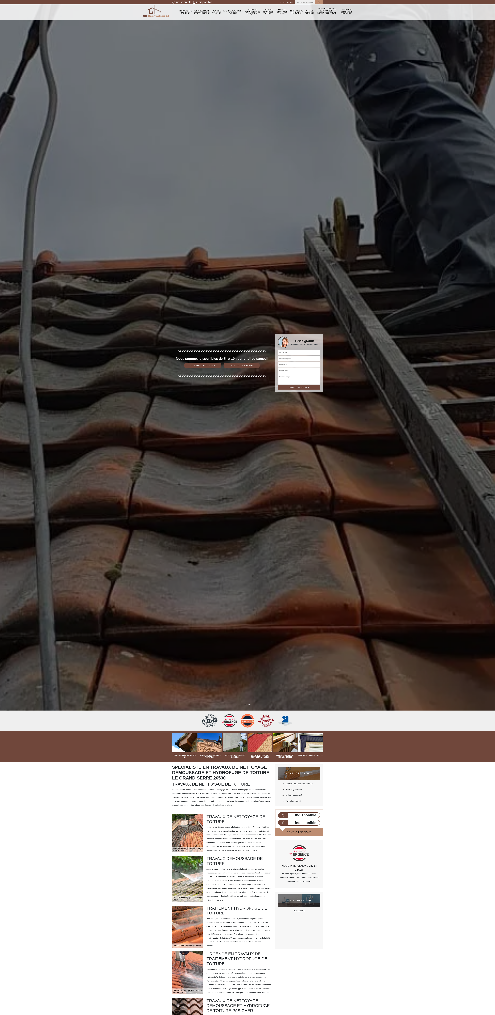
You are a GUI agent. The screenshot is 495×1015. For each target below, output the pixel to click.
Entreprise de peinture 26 (296, 12)
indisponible (183, 2)
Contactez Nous (242, 365)
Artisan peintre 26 (309, 12)
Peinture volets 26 (216, 12)
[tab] (247, 406)
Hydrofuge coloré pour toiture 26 (346, 12)
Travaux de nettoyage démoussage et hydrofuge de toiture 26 (326, 12)
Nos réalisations (202, 365)
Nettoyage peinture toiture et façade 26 (252, 12)
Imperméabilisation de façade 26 (232, 12)
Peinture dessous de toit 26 (282, 12)
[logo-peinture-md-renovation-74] (156, 12)
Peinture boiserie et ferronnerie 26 (202, 12)
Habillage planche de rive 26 (268, 12)
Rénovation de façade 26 (185, 12)
